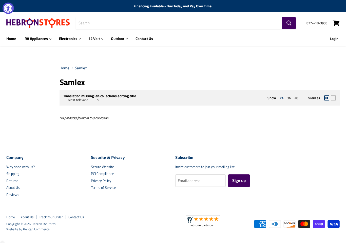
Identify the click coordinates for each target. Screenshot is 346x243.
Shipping (12, 173)
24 (281, 97)
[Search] (289, 23)
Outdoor (118, 39)
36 (289, 97)
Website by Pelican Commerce (28, 229)
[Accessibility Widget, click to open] (8, 8)
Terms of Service (103, 187)
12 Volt (94, 39)
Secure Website (102, 166)
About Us (13, 187)
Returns (12, 180)
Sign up (239, 180)
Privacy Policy (101, 180)
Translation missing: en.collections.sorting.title (99, 96)
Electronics (68, 39)
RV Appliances (37, 39)
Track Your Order (51, 216)
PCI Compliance (102, 173)
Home (11, 39)
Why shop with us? (20, 166)
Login (334, 38)
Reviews (12, 194)
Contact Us (144, 39)
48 (296, 97)
